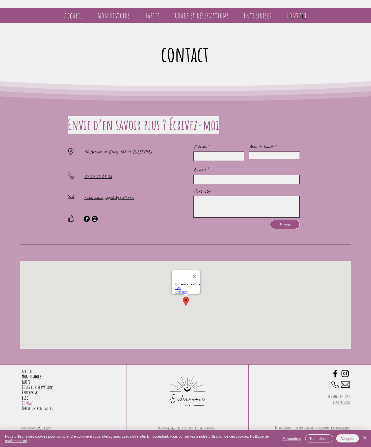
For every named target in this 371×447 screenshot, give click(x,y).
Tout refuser (319, 438)
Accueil (27, 371)
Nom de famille (261, 146)
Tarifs (26, 381)
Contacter (202, 191)
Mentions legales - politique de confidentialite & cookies (186, 428)
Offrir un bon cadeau (37, 408)
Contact (28, 403)
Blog (25, 397)
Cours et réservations (38, 387)
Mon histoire (31, 376)
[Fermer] (365, 438)
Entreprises (30, 392)
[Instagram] (95, 219)
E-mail (199, 169)
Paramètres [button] (291, 438)
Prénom (200, 146)
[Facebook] (87, 219)
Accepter (347, 438)
